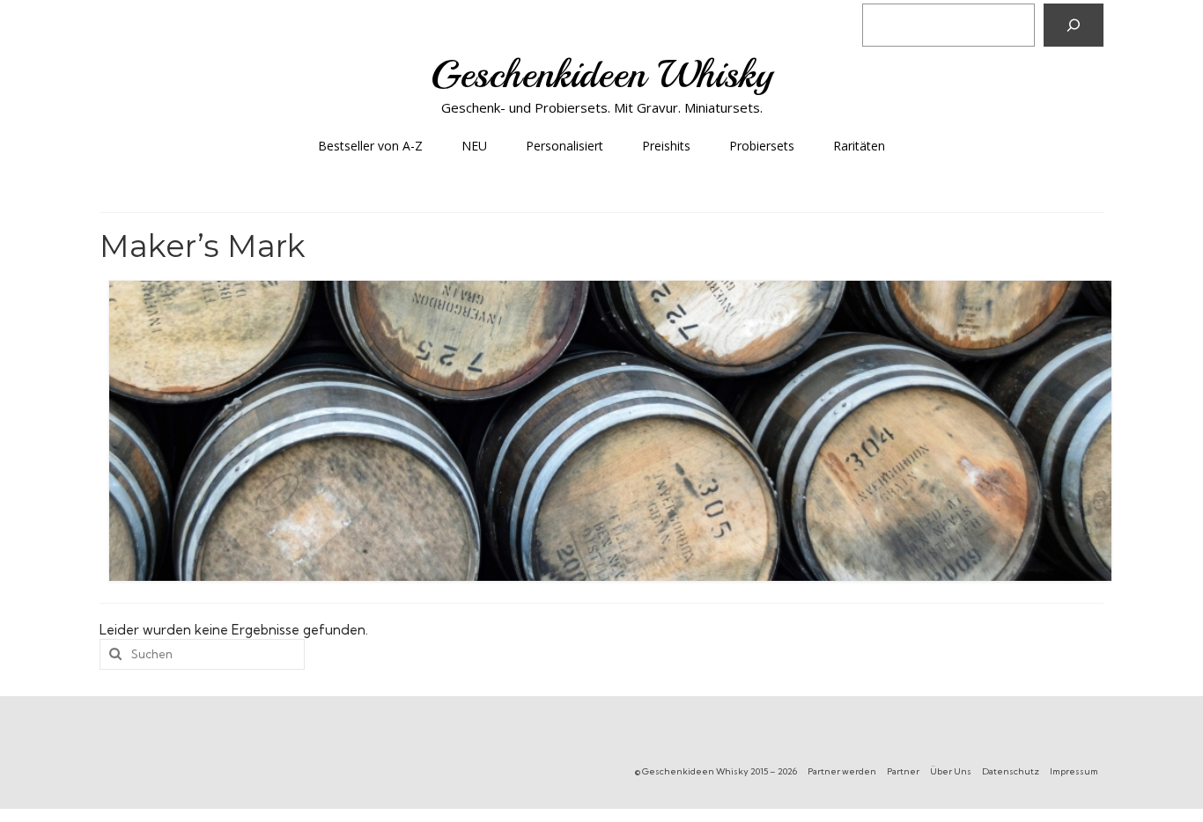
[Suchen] (1073, 25)
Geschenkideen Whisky (602, 74)
